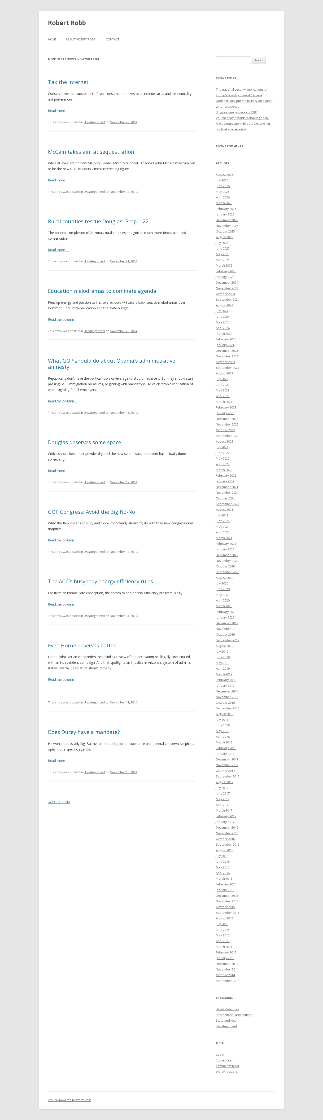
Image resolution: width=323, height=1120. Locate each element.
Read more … (58, 110)
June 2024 (223, 316)
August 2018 (224, 714)
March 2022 (224, 470)
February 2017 (226, 816)
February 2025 (226, 271)
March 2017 (224, 810)
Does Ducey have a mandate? (84, 731)
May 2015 (222, 935)
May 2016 (222, 867)
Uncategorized (94, 122)
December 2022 (227, 419)
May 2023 (222, 390)
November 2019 (227, 629)
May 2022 (222, 458)
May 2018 (222, 731)
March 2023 (224, 402)
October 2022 (225, 430)
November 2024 (227, 288)
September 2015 (227, 912)
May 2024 (222, 322)
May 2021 (222, 526)
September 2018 (227, 708)
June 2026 (223, 186)
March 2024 (224, 333)
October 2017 (225, 771)
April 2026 (223, 197)
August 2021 (224, 509)
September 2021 (227, 504)
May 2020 (222, 595)
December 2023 (227, 350)
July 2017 (222, 788)
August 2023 (224, 373)
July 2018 (222, 719)
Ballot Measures (227, 1009)
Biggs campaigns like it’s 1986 (236, 112)
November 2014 (227, 969)
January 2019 (225, 685)
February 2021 (226, 543)
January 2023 (225, 413)
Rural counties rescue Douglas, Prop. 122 (98, 221)
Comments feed (227, 1066)
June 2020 (223, 589)
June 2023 (223, 384)
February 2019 (226, 680)
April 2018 (223, 736)
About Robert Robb (81, 39)
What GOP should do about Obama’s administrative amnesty (111, 363)
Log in (220, 1054)
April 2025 (223, 260)
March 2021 (224, 538)
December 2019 (227, 623)
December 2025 (227, 220)
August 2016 (224, 850)
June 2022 (223, 453)
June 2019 (223, 657)
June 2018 (223, 725)
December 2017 (227, 759)
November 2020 (227, 560)
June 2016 (223, 861)
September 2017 (227, 776)
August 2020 (224, 577)
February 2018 (226, 748)
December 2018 (227, 691)
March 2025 (224, 265)
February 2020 (226, 612)
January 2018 (225, 753)
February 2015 (226, 952)
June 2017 (223, 793)
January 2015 (225, 958)
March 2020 (224, 606)
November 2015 (227, 901)
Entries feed (224, 1060)
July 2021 (222, 515)
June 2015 (223, 929)
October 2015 (225, 907)
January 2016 (225, 890)
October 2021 (225, 498)
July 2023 (222, 379)
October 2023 (225, 362)
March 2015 (224, 946)
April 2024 (223, 328)
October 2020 (225, 566)
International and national (234, 1015)
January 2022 (225, 481)
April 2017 (223, 805)
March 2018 (224, 742)
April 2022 (223, 464)
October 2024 (225, 294)
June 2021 (223, 521)
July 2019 (222, 651)
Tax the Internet (68, 81)
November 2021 (227, 492)
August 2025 (224, 237)
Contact (112, 39)
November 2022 (227, 424)
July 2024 (222, 311)
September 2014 (227, 981)
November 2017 (227, 765)
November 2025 (227, 226)
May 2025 (222, 254)
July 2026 (222, 180)
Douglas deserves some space (84, 442)
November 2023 (227, 356)
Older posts (59, 801)
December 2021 (227, 487)
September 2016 (227, 844)
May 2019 (222, 663)
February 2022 (226, 475)
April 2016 (223, 873)
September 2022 (227, 436)
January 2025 (225, 277)
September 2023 (227, 367)
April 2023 (223, 396)
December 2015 (227, 895)
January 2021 (225, 549)
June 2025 (223, 248)
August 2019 (224, 646)
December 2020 (227, 555)
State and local (226, 1020)
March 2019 (224, 674)
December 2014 (227, 964)
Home (52, 39)
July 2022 (222, 447)
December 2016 (227, 827)
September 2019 (227, 640)
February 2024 (226, 339)
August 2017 (224, 782)
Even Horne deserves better (82, 645)
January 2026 (225, 214)
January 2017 (225, 822)
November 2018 (227, 697)
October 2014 (225, 975)
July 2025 (222, 243)
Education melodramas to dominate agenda (102, 290)
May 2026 (222, 191)
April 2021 (223, 532)
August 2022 (224, 441)
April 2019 (223, 668)
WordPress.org (226, 1071)
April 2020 (223, 600)
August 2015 (224, 918)
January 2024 (225, 345)
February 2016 (226, 884)
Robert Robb (67, 22)
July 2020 (222, 583)
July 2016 (222, 856)
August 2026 (224, 174)
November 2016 (227, 833)
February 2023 (226, 407)
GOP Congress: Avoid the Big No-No (91, 511)
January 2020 (225, 617)
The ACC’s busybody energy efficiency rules (100, 581)
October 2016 (225, 839)
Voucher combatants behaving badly (242, 118)
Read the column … (63, 319)
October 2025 (225, 231)
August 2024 (224, 305)
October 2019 (225, 634)
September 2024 (227, 299)
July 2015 (222, 924)
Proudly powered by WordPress (69, 1100)
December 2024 (227, 282)
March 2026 (224, 203)
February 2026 (226, 208)
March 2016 (224, 878)
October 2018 (225, 702)
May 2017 (222, 799)
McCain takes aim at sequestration (91, 151)
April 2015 (223, 941)
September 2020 (227, 572)
